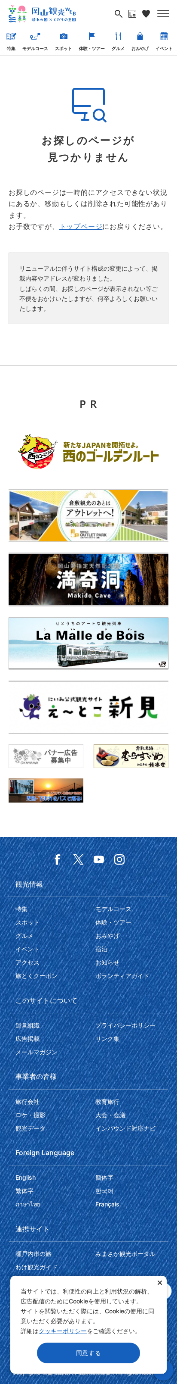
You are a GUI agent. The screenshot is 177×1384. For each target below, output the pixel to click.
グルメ (118, 48)
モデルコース (35, 48)
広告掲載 (27, 1038)
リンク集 (107, 1038)
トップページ (81, 226)
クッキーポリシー (63, 1330)
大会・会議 (110, 1114)
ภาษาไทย (27, 1204)
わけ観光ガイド (36, 1267)
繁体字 (24, 1190)
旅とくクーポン (36, 975)
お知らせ (107, 962)
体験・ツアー (92, 48)
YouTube (99, 859)
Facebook (57, 859)
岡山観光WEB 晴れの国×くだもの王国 (42, 13)
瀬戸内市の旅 (33, 1253)
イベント (164, 48)
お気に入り (146, 14)
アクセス (27, 962)
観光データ (30, 1128)
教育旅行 (107, 1101)
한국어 (104, 1190)
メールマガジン (36, 1052)
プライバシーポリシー (125, 1025)
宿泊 (101, 949)
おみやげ (140, 48)
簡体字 (104, 1177)
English (25, 1177)
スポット (63, 48)
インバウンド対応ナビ (125, 1128)
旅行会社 (27, 1101)
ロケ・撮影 (30, 1114)
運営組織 (27, 1025)
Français (107, 1204)
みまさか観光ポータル (125, 1253)
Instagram (119, 859)
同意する (88, 1352)
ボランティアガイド (122, 975)
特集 (11, 48)
